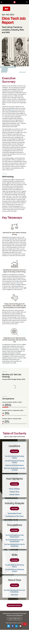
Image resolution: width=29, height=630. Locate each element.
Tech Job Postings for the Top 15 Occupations (14, 545)
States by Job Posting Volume (14, 465)
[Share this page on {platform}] (8, 626)
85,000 (12, 110)
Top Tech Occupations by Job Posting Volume (15, 536)
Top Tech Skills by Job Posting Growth (14, 570)
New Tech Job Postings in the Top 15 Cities (14, 469)
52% (17, 283)
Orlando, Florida (14, 494)
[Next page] (25, 624)
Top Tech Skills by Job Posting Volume (14, 565)
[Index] (1, 2)
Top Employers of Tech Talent (14, 516)
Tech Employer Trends (14, 513)
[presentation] (14, 33)
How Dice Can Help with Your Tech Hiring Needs (14, 591)
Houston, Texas (14, 491)
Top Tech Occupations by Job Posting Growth (15, 540)
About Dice (14, 594)
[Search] (27, 2)
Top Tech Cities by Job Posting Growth (14, 461)
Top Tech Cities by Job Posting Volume (14, 457)
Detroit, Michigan (14, 489)
